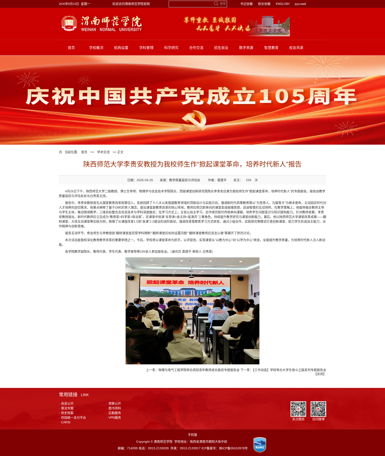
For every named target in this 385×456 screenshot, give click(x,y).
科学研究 (171, 48)
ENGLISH (282, 4)
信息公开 (66, 403)
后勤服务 (113, 413)
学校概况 (96, 48)
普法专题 (66, 408)
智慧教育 (271, 48)
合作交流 (196, 48)
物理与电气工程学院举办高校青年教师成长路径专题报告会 (199, 370)
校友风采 (296, 48)
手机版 (192, 434)
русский (300, 4)
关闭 (320, 374)
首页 (71, 48)
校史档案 (66, 413)
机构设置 (121, 48)
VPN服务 (113, 417)
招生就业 (221, 48)
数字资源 (246, 48)
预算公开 (113, 403)
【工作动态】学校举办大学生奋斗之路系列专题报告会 (289, 370)
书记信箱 (246, 4)
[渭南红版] (102, 16)
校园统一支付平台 (72, 417)
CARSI (64, 422)
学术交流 (103, 152)
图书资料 (113, 408)
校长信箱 (264, 4)
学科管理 (146, 48)
